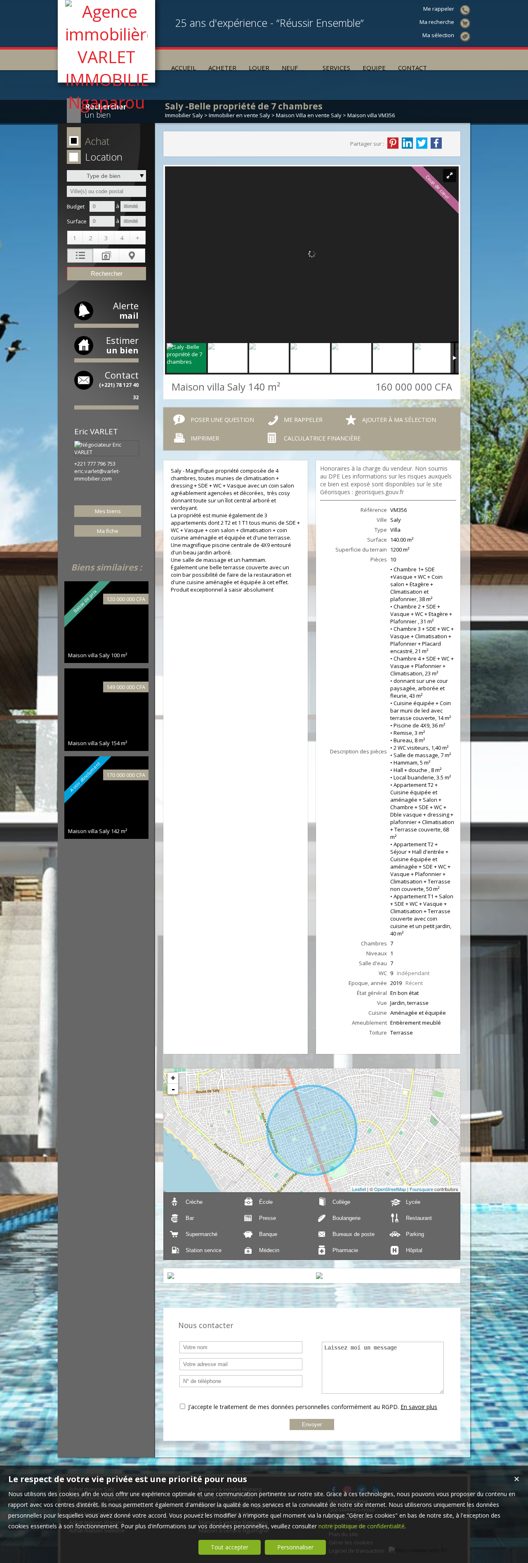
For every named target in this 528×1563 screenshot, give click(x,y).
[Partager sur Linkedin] (407, 143)
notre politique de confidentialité (361, 1526)
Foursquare (421, 1189)
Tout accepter (229, 1547)
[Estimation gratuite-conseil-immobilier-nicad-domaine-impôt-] (310, 60)
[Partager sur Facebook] (436, 143)
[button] (105, 141)
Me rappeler (303, 420)
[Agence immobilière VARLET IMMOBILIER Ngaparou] (106, 102)
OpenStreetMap (390, 1189)
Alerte (126, 310)
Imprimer (205, 438)
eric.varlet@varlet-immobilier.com (97, 474)
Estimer (122, 345)
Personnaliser (295, 1547)
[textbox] (106, 191)
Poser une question (222, 420)
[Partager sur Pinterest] (392, 143)
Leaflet (359, 1189)
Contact (119, 385)
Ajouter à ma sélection (399, 420)
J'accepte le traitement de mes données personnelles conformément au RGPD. (293, 1407)
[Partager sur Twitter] (421, 143)
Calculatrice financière (322, 438)
